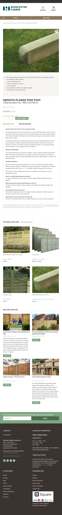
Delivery (35, 478)
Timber (5, 483)
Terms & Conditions (38, 486)
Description (8, 124)
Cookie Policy (36, 489)
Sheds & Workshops (8, 491)
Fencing (9, 23)
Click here (44, 465)
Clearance (5, 497)
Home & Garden (7, 486)
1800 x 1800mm (12, 258)
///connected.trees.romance (10, 453)
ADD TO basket (22, 118)
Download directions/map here (11, 456)
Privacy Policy (36, 483)
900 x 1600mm (7, 298)
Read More (7, 355)
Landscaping (6, 489)
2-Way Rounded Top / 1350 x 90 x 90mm (43, 298)
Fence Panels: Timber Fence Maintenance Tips (16, 333)
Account (35, 475)
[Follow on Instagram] (11, 460)
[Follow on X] (7, 460)
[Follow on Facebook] (4, 460)
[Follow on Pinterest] (14, 460)
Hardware (5, 494)
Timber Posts (21, 23)
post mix (24, 168)
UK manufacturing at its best (41, 377)
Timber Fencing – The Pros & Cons (13, 377)
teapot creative (43, 505)
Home (4, 23)
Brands (5, 475)
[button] (56, 31)
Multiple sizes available (39, 258)
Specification (25, 124)
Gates (4, 480)
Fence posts (14, 23)
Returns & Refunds (38, 480)
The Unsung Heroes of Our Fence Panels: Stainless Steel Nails (45, 333)
